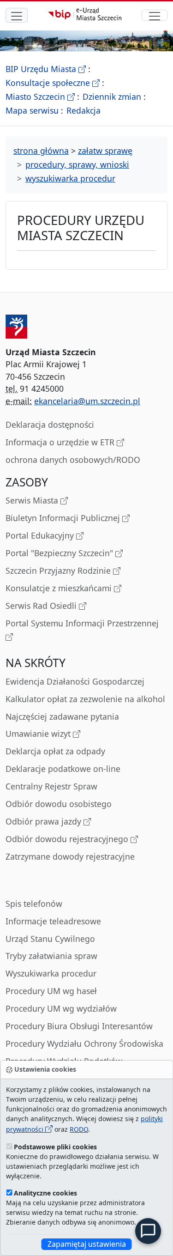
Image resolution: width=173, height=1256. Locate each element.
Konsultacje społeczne (53, 82)
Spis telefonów (34, 903)
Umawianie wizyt (39, 733)
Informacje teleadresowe (53, 921)
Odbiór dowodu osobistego (59, 803)
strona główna (41, 150)
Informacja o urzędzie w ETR (61, 442)
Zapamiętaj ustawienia (87, 1244)
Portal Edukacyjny (41, 535)
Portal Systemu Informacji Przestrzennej (82, 623)
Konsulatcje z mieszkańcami (60, 588)
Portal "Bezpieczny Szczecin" (60, 552)
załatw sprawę (105, 150)
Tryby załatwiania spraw (51, 955)
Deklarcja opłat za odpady (55, 751)
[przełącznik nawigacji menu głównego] (17, 15)
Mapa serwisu (32, 110)
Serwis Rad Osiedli (42, 605)
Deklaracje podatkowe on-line (63, 768)
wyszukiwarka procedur (70, 178)
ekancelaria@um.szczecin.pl (87, 401)
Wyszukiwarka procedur (51, 973)
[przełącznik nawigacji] (154, 15)
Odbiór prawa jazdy (45, 821)
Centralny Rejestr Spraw (51, 786)
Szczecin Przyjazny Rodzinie (59, 570)
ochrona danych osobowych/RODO (73, 459)
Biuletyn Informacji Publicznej (64, 517)
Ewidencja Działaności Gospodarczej (75, 681)
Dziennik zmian (112, 96)
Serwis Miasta (33, 500)
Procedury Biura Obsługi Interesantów (79, 1025)
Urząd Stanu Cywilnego (50, 938)
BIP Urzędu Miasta (46, 68)
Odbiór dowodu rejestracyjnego (68, 838)
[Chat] (148, 1231)
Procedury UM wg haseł (51, 990)
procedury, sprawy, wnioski (77, 164)
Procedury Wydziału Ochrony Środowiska (84, 1043)
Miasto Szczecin (40, 96)
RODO (79, 1129)
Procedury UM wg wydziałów (61, 1008)
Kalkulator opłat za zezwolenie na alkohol (85, 698)
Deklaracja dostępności (50, 424)
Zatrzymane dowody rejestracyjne (70, 856)
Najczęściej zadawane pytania (62, 716)
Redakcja (83, 110)
